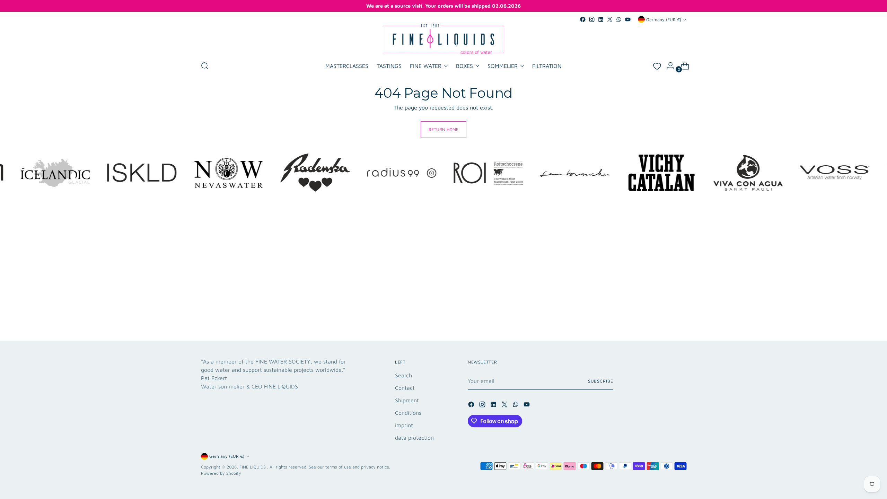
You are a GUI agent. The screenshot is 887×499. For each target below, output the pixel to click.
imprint (404, 425)
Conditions (408, 413)
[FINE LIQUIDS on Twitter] (610, 19)
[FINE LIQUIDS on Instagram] (592, 19)
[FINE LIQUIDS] (443, 39)
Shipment (407, 400)
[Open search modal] (205, 66)
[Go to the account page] (668, 66)
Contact (405, 388)
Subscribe (600, 381)
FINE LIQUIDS (253, 467)
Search (403, 375)
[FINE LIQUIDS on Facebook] (583, 19)
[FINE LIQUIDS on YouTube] (628, 19)
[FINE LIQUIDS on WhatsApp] (619, 19)
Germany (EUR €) (663, 19)
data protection (414, 438)
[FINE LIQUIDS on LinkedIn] (601, 19)
